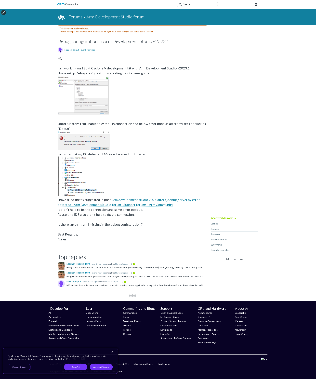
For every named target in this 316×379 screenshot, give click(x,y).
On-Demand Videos (96, 325)
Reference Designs (208, 342)
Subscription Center (143, 364)
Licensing (165, 334)
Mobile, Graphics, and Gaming (64, 334)
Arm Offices (241, 316)
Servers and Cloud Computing (64, 338)
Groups (127, 334)
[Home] (67, 4)
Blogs (126, 316)
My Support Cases (169, 316)
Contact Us (241, 325)
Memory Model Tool (208, 329)
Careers (239, 321)
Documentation (94, 316)
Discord (127, 325)
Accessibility (122, 364)
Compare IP (204, 316)
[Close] (112, 351)
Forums (127, 329)
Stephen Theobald (76, 263)
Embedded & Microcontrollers (64, 325)
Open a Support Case (171, 312)
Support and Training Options (175, 338)
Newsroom (240, 329)
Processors (204, 338)
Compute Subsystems (209, 321)
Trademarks (164, 364)
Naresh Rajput (72, 50)
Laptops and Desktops (60, 329)
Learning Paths (93, 321)
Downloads (166, 329)
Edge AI (53, 321)
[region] (60, 361)
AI (50, 312)
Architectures (205, 312)
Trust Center (242, 334)
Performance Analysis (209, 334)
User (256, 4)
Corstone (203, 325)
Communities (130, 312)
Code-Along (92, 312)
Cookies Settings (19, 367)
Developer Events (132, 321)
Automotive (55, 316)
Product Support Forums (173, 321)
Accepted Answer (222, 218)
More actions (234, 259)
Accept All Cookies (101, 367)
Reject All (75, 367)
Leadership (240, 312)
